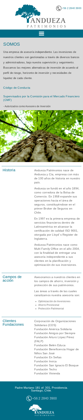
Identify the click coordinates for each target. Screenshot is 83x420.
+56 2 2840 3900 (71, 8)
